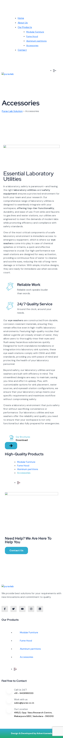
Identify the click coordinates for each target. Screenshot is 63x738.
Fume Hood (32, 36)
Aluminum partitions (36, 41)
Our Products (25, 27)
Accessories (32, 45)
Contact (22, 50)
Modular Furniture (35, 31)
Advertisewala (44, 733)
